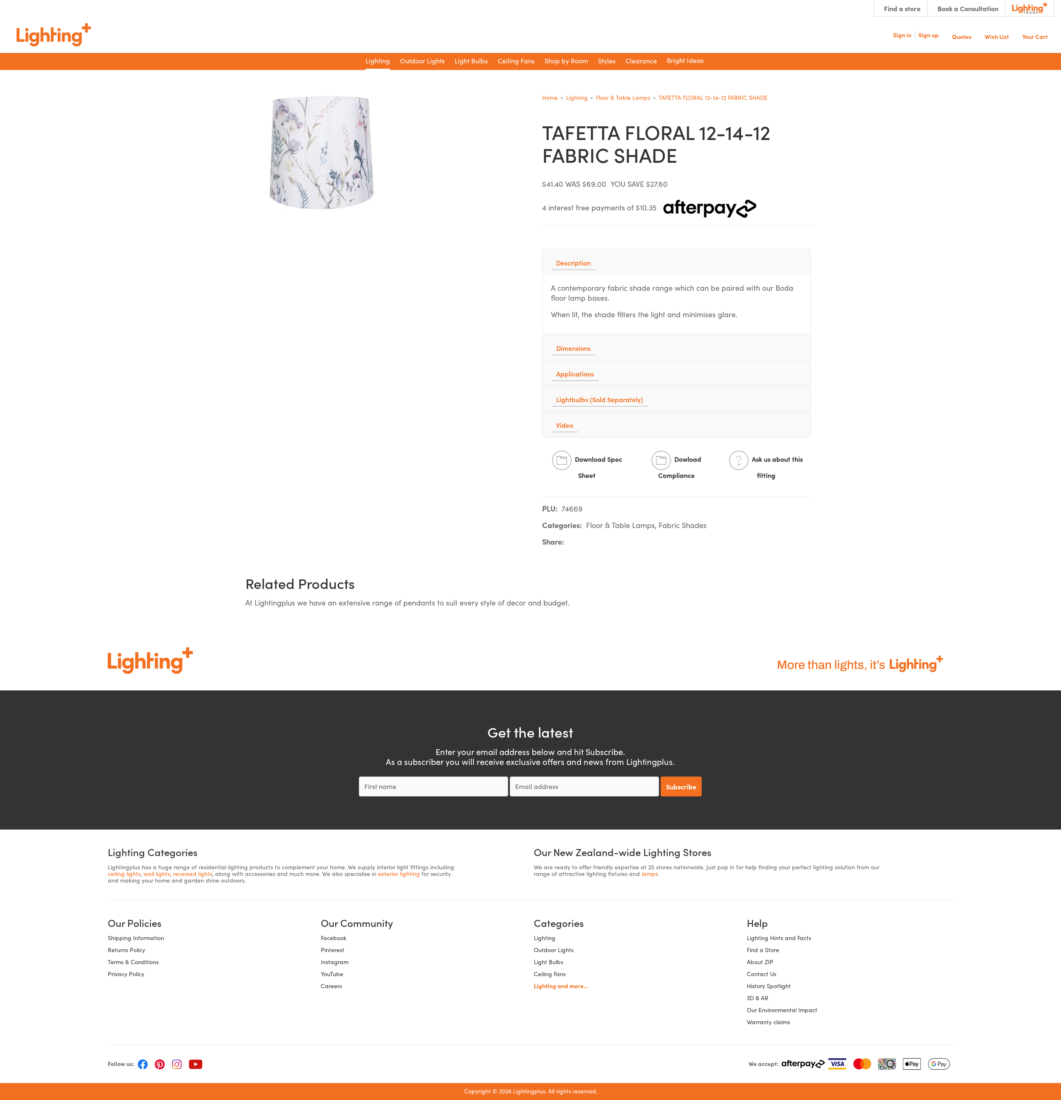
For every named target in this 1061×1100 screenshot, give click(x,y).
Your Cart (1035, 35)
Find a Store (763, 950)
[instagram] (177, 1064)
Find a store (902, 8)
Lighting (577, 97)
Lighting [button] (378, 60)
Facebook (333, 938)
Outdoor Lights (554, 950)
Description (573, 262)
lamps (650, 874)
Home (550, 97)
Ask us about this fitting (777, 467)
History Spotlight (769, 986)
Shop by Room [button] (566, 60)
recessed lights (192, 874)
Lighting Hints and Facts (779, 938)
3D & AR (757, 998)
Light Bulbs (548, 962)
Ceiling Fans (550, 974)
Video (564, 424)
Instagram (335, 962)
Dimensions (573, 347)
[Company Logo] (54, 34)
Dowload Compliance (679, 467)
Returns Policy (126, 950)
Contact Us (761, 974)
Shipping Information (136, 938)
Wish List (997, 35)
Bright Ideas (685, 60)
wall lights (156, 874)
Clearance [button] (641, 60)
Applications (575, 373)
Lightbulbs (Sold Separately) (599, 399)
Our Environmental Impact (782, 1010)
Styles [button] (606, 60)
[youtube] (196, 1064)
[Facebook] (143, 1064)
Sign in (902, 35)
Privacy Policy (126, 974)
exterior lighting (399, 874)
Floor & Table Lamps (623, 97)
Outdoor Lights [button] (422, 60)
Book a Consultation (967, 8)
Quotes (961, 35)
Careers (331, 986)
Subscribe (681, 786)
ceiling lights (124, 874)
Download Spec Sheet (598, 467)
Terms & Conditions (133, 962)
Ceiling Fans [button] (516, 60)
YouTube (332, 974)
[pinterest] (160, 1064)
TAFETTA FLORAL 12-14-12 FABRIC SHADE (713, 97)
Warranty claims (768, 1022)
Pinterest (332, 950)
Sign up (928, 35)
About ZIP (760, 962)
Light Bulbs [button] (471, 60)
